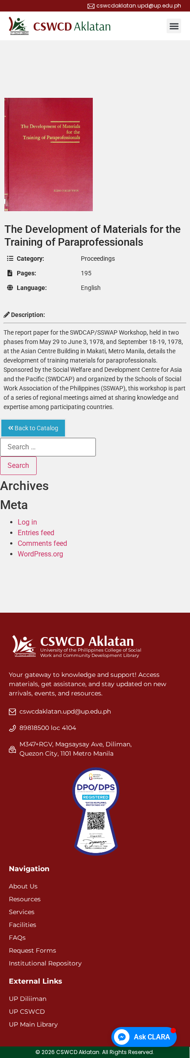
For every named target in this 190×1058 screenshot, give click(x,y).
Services (21, 912)
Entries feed (36, 533)
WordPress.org (40, 554)
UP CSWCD (27, 1012)
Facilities (22, 925)
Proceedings (98, 258)
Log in (27, 522)
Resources (25, 899)
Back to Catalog (35, 428)
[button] (174, 26)
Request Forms (32, 950)
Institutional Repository (45, 963)
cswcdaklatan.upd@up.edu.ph (65, 711)
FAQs (17, 938)
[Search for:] (48, 447)
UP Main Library (33, 1024)
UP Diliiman (27, 999)
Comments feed (42, 543)
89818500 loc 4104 (47, 728)
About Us (23, 886)
